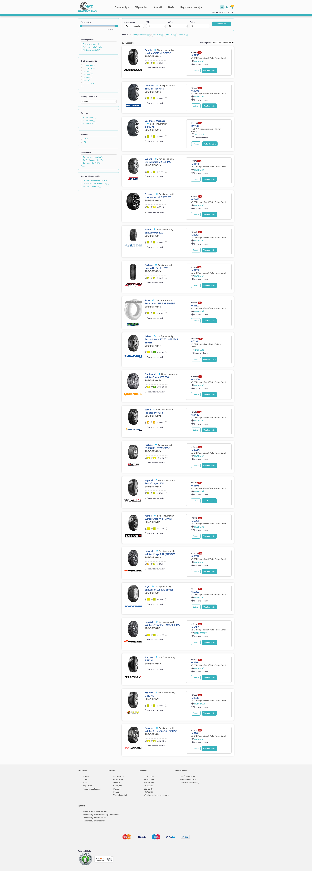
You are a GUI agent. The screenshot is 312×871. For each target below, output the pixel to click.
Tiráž (85, 782)
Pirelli (116, 792)
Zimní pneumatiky (140, 34)
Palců (192, 22)
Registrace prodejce (191, 7)
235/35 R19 (149, 789)
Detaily (196, 70)
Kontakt (158, 7)
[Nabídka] (112, 857)
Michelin (117, 789)
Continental (118, 779)
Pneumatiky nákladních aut (94, 817)
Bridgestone (118, 776)
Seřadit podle (205, 42)
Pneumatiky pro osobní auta (95, 811)
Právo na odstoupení (92, 789)
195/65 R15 (148, 785)
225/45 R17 (149, 779)
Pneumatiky (121, 7)
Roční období (129, 22)
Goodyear (117, 785)
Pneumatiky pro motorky (94, 821)
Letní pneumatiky (187, 776)
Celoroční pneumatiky (189, 782)
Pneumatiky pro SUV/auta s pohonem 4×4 (101, 814)
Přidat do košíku (209, 70)
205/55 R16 (149, 776)
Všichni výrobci (120, 795)
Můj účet (227, 7)
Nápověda (141, 7)
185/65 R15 (148, 792)
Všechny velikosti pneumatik (156, 795)
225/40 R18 (149, 782)
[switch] (109, 859)
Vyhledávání (221, 24)
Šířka (148, 22)
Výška (170, 22)
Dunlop (116, 782)
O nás (171, 7)
